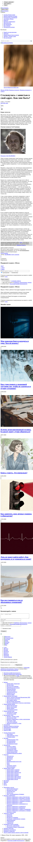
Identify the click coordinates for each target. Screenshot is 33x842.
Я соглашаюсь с (11, 281)
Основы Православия (9, 14)
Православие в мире (9, 768)
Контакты (6, 651)
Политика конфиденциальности (12, 673)
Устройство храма (11, 713)
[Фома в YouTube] (6, 642)
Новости (6, 20)
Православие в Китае (12, 779)
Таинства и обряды (9, 813)
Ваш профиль (7, 3)
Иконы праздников (12, 707)
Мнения (6, 782)
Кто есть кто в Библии (12, 686)
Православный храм (9, 711)
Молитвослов (7, 23)
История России (11, 742)
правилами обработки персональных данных (15, 668)
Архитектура (10, 756)
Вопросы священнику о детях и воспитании (18, 719)
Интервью (6, 780)
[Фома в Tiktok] (6, 640)
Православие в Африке (13, 771)
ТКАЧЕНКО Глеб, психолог (12, 254)
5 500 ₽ (2, 269)
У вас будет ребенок (12, 722)
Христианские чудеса (12, 735)
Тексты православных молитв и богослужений (16, 832)
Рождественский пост (12, 788)
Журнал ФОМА (5, 90)
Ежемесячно (15, 272)
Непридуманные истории (10, 16)
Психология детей (11, 718)
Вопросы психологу (14, 90)
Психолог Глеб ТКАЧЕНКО (8, 155)
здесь (20, 242)
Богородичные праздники (13, 701)
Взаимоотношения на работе (14, 753)
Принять (27, 840)
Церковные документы (10, 829)
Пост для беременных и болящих (15, 794)
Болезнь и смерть (11, 746)
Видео (5, 784)
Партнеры (6, 655)
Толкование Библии (12, 692)
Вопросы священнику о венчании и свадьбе (18, 798)
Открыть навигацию (8, 2)
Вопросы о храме (11, 812)
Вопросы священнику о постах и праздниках (18, 702)
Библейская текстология (13, 687)
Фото (5, 783)
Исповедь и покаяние (12, 817)
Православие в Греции (13, 773)
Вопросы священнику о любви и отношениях (19, 809)
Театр (8, 764)
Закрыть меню (4, 9)
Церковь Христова (8, 828)
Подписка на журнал (9, 27)
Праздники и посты (9, 787)
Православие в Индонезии (14, 778)
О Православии (11, 737)
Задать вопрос (4, 253)
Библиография (10, 694)
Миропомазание (11, 820)
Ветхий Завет (10, 685)
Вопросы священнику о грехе (14, 802)
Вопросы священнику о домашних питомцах (18, 801)
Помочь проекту (5, 279)
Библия (6, 682)
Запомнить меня (6, 628)
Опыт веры (10, 734)
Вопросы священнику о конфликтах (16, 806)
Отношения (7, 724)
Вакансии (6, 654)
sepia (7, 103)
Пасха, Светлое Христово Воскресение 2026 (18, 697)
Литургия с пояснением (13, 825)
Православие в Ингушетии (14, 776)
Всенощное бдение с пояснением (15, 827)
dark (4, 103)
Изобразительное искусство (14, 761)
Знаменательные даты (12, 739)
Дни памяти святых (12, 700)
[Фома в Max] (5, 644)
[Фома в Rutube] (6, 643)
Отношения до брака (12, 750)
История (6, 738)
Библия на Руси (11, 693)
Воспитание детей (8, 715)
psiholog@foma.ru (21, 245)
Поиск (5, 5)
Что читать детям (11, 720)
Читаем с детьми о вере (10, 36)
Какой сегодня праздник (10, 32)
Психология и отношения (10, 17)
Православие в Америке (13, 769)
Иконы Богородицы (12, 705)
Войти (11, 42)
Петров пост (10, 792)
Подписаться (19, 664)
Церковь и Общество (9, 831)
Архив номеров (8, 657)
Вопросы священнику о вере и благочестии (18, 797)
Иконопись (10, 758)
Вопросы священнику (9, 21)
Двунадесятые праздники (13, 698)
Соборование (10, 821)
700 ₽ (2, 266)
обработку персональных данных (23, 282)
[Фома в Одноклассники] (8, 638)
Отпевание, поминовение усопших (16, 818)
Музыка (9, 760)
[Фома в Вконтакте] (7, 636)
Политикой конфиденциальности (18, 283)
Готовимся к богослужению (11, 824)
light (2, 103)
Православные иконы (9, 704)
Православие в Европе (13, 775)
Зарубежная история (12, 743)
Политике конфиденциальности (16, 840)
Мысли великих (11, 767)
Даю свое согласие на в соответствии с (16, 283)
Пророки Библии (11, 689)
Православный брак (12, 752)
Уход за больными (11, 747)
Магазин (6, 648)
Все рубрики (7, 25)
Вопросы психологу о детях (14, 723)
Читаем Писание (11, 690)
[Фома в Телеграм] (7, 639)
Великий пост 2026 (12, 790)
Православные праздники (10, 696)
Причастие (9, 816)
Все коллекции (8, 37)
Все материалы (8, 24)
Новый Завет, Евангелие (13, 683)
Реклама (6, 650)
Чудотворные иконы (12, 709)
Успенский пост (11, 791)
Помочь (6, 8)
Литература (10, 757)
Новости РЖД (7, 730)
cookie (17, 675)
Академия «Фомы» (9, 19)
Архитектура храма (12, 712)
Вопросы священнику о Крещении (16, 808)
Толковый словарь (11, 765)
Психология (7, 745)
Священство (10, 823)
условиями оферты (16, 281)
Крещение (9, 814)
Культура (6, 754)
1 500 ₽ (2, 267)
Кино (8, 763)
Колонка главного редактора (11, 726)
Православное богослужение (11, 35)
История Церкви (11, 741)
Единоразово (6, 272)
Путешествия (7, 728)
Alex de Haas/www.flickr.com (11, 87)
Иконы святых (10, 708)
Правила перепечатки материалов (12, 674)
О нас (5, 647)
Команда (6, 653)
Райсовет (6, 33)
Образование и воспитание (11, 727)
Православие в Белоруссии (14, 772)
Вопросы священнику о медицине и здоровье (19, 810)
